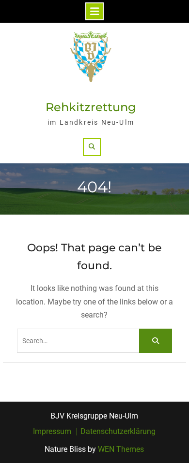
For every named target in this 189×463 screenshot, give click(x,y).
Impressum (52, 431)
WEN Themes (121, 449)
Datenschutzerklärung (118, 431)
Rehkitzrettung (91, 107)
